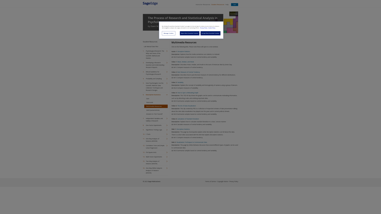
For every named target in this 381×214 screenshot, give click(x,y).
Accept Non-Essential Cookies (210, 33)
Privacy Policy (204, 28)
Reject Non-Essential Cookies (189, 33)
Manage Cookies (169, 33)
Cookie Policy (211, 28)
